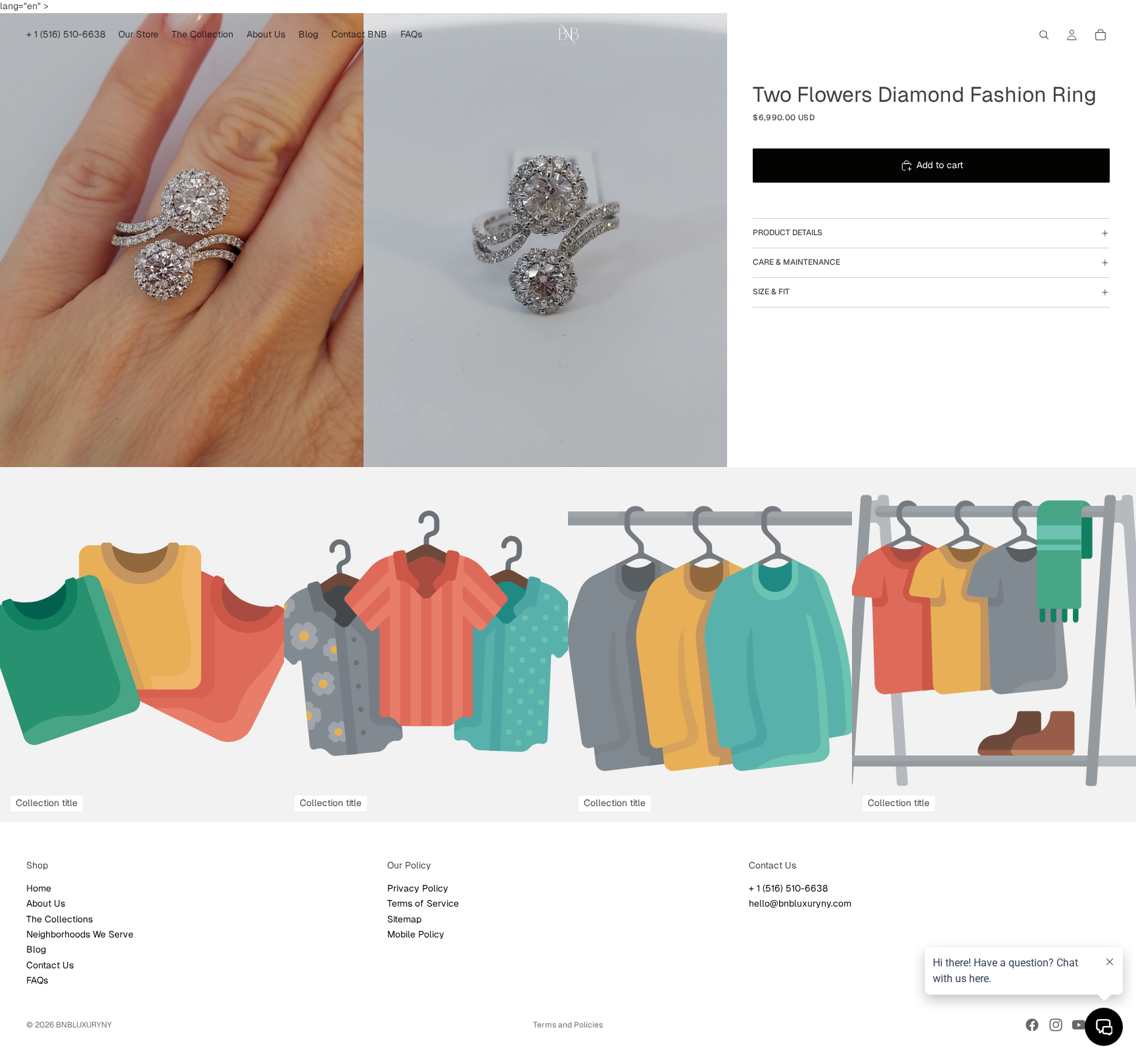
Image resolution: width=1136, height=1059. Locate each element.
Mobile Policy (415, 934)
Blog (36, 949)
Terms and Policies (568, 1025)
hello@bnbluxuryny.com (800, 903)
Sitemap (404, 918)
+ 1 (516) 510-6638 (788, 888)
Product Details (787, 232)
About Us (45, 903)
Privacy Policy (417, 888)
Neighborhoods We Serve (79, 934)
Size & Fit (771, 291)
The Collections (59, 918)
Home (38, 888)
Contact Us (50, 965)
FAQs (37, 980)
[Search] (1044, 34)
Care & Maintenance (796, 262)
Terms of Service (423, 903)
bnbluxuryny (84, 1025)
